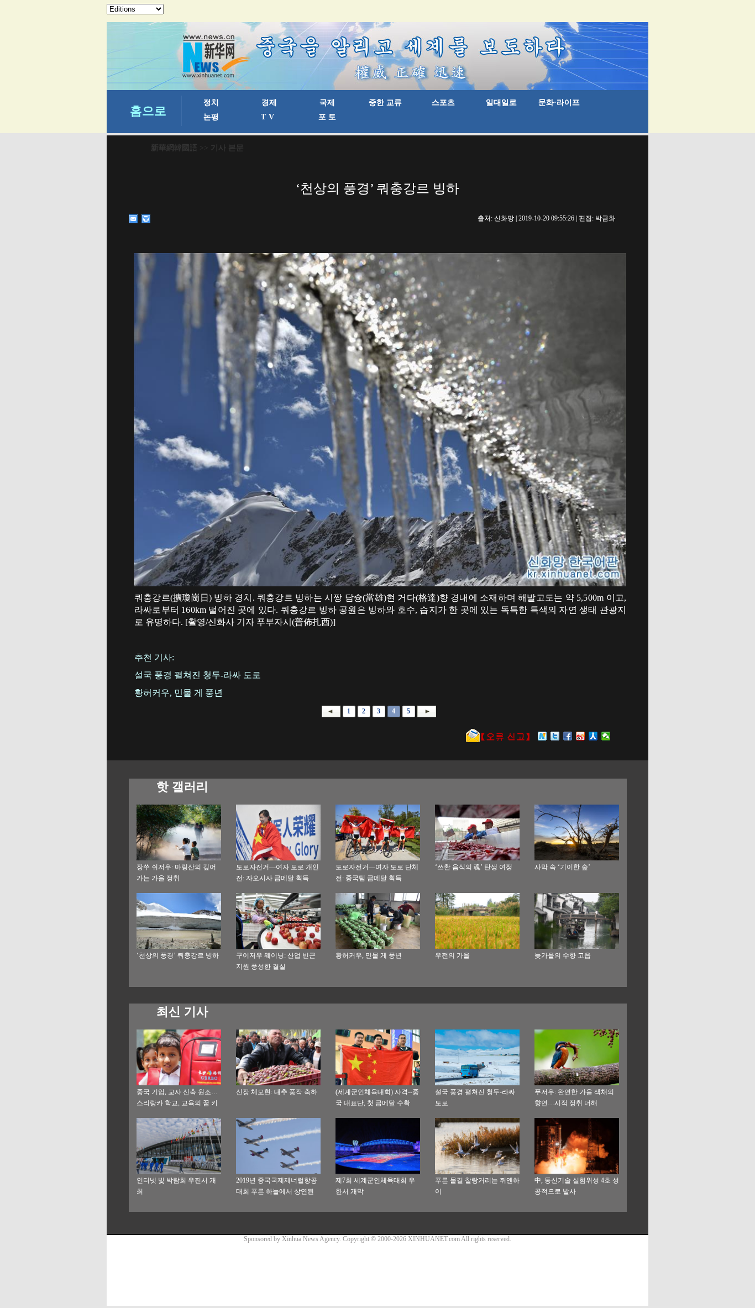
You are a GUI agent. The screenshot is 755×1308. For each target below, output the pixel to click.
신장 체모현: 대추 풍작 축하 (276, 1092)
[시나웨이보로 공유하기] (580, 736)
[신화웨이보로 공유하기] (542, 736)
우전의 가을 (452, 955)
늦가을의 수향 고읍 (562, 955)
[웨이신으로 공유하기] (606, 736)
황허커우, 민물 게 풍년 (368, 955)
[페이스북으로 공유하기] (568, 736)
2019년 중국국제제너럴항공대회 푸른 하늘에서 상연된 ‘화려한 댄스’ (276, 1191)
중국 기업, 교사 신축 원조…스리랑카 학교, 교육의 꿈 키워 (177, 1103)
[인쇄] (146, 218)
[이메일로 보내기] (133, 218)
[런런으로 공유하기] (593, 736)
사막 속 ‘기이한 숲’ (562, 867)
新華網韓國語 (174, 148)
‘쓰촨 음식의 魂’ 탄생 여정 (473, 867)
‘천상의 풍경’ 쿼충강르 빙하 (178, 955)
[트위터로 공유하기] (555, 736)
